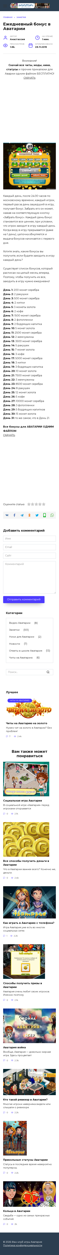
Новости (14, 643)
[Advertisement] (29, 109)
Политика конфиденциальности (22, 1245)
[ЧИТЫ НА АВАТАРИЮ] (29, 717)
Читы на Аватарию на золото (26, 723)
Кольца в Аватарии (16, 1211)
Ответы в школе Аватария (25, 650)
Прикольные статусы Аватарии (25, 1159)
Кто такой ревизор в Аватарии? (25, 1099)
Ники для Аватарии (21, 636)
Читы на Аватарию (21, 657)
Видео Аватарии (20, 622)
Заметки (14, 629)
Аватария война (14, 1047)
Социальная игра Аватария (22, 800)
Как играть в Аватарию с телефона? (28, 922)
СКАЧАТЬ (30, 77)
